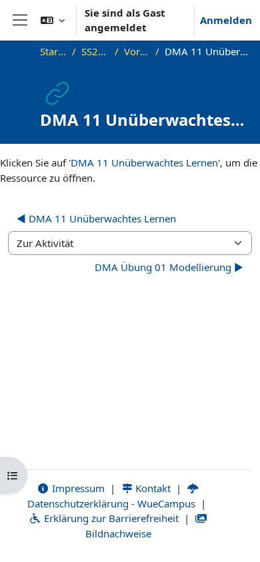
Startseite (53, 51)
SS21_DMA (95, 51)
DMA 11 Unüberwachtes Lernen (144, 162)
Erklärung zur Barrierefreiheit (110, 518)
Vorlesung (137, 51)
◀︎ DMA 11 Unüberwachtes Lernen (96, 218)
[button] (52, 20)
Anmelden (226, 20)
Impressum (77, 488)
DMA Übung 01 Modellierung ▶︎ (169, 267)
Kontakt (152, 488)
